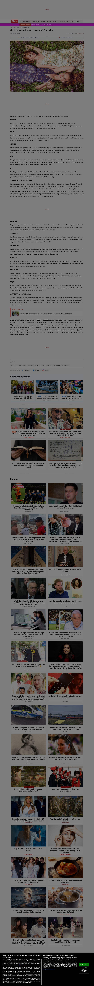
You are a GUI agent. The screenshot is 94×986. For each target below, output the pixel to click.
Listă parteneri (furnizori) (48, 969)
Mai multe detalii (22, 964)
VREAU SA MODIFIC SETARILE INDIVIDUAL (84, 969)
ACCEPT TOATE (84, 964)
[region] (47, 969)
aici (7, 977)
